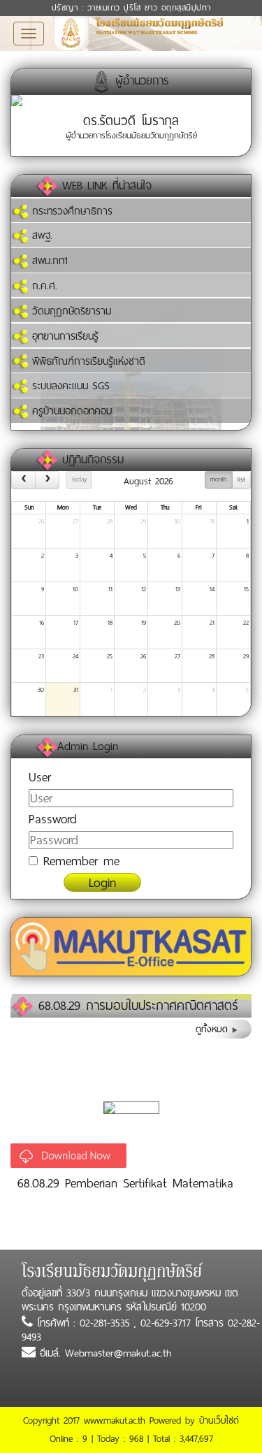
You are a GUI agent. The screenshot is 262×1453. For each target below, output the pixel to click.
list (241, 479)
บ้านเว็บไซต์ (219, 1420)
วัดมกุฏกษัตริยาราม (69, 311)
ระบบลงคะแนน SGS (69, 386)
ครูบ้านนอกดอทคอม (70, 411)
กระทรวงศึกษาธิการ (70, 211)
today (79, 479)
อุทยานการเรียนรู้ (63, 336)
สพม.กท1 (48, 261)
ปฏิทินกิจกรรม (93, 459)
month (218, 479)
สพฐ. (40, 235)
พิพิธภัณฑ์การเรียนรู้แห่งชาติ (86, 361)
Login (102, 882)
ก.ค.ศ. (42, 286)
